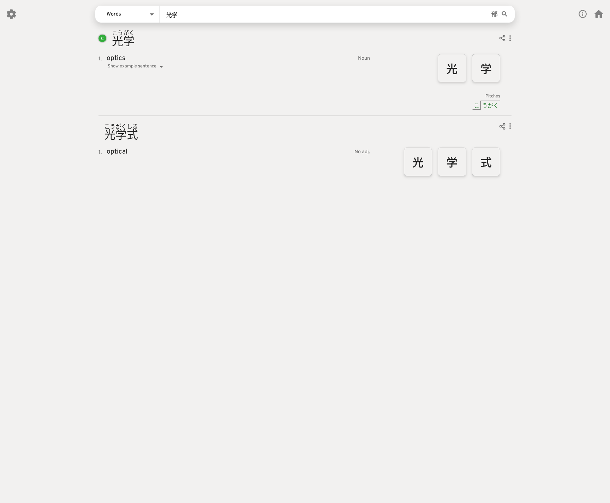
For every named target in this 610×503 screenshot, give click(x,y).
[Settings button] (11, 14)
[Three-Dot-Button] (510, 39)
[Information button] (582, 14)
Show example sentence (132, 66)
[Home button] (598, 14)
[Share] (502, 39)
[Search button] (504, 14)
